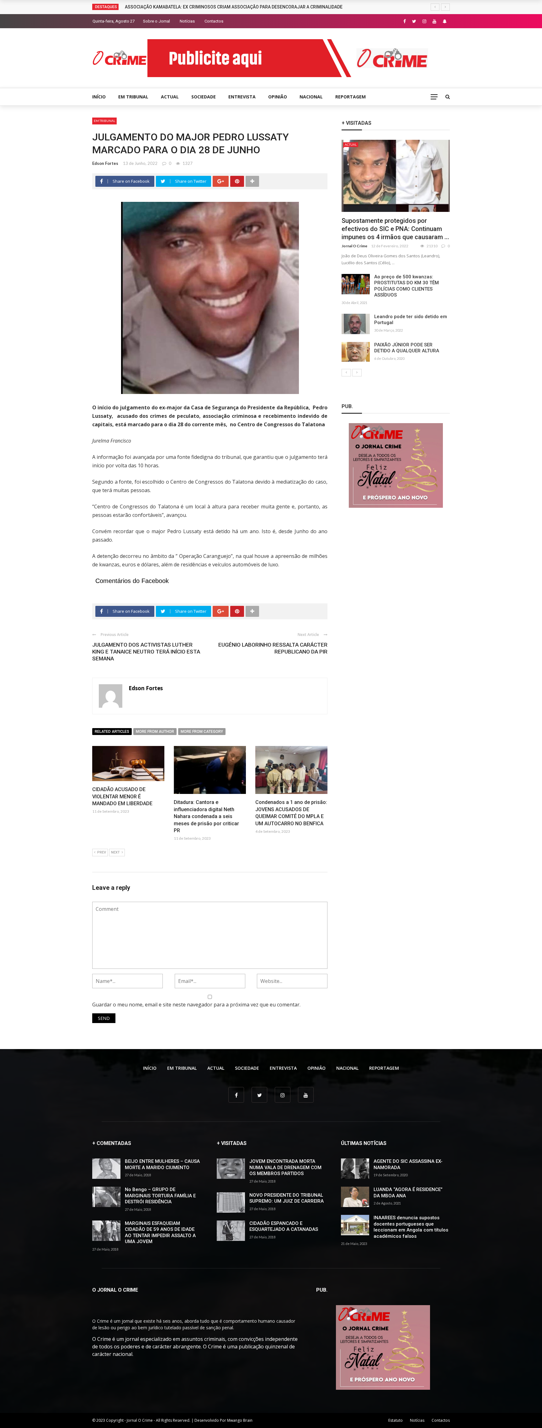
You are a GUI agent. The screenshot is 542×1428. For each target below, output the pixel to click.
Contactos (214, 21)
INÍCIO (99, 97)
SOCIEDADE (203, 97)
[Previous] (346, 372)
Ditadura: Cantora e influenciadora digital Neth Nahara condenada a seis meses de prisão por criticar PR (206, 816)
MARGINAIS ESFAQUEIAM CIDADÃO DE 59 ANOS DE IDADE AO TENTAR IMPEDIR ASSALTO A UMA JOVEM (160, 1233)
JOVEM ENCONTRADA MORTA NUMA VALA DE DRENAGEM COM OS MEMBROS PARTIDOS (285, 1167)
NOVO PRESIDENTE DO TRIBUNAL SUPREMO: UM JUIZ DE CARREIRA (286, 1198)
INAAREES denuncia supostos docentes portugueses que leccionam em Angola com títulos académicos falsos (411, 1227)
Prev (101, 852)
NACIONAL (311, 97)
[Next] (357, 372)
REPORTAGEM (350, 97)
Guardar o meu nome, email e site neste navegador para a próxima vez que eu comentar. (196, 1004)
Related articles (112, 731)
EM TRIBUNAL (133, 97)
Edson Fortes (105, 163)
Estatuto (395, 1420)
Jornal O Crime (354, 246)
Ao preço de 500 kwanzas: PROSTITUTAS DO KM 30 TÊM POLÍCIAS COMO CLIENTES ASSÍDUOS (406, 286)
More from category (202, 731)
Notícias (187, 21)
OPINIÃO (277, 97)
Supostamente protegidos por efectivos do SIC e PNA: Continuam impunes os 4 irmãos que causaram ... (395, 229)
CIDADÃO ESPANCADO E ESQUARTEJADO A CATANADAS (283, 1226)
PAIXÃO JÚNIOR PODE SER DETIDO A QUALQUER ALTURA (406, 348)
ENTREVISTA (242, 97)
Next (115, 852)
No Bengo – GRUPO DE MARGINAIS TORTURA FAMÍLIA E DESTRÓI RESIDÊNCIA (160, 1196)
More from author (155, 731)
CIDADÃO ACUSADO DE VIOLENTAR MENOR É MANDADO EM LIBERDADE (122, 796)
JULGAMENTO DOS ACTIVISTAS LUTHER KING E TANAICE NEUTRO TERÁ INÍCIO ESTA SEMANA (146, 652)
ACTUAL (170, 97)
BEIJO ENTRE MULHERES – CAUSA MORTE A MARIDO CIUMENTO (162, 1164)
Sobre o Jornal (156, 21)
